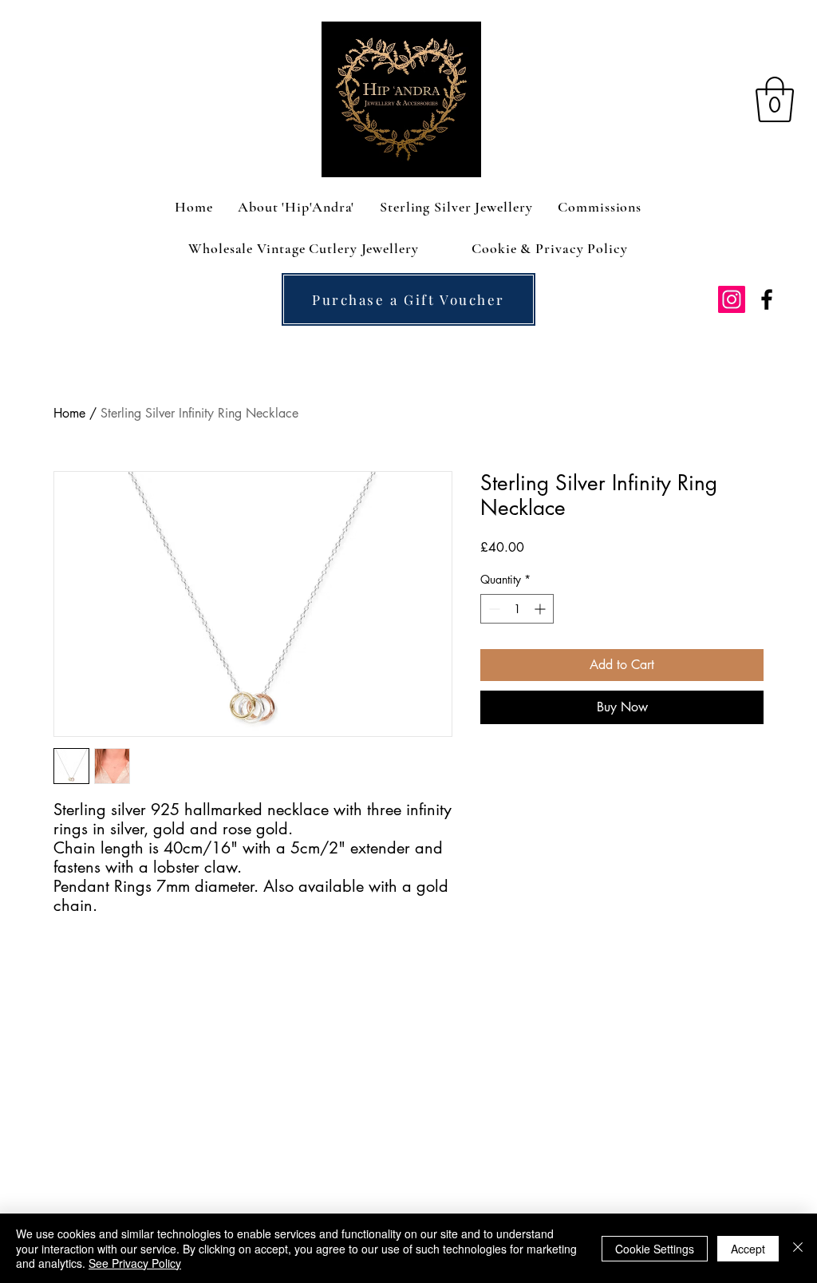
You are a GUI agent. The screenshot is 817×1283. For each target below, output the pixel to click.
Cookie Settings (654, 1249)
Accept (748, 1249)
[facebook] (766, 299)
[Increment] (541, 609)
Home (69, 413)
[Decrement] (493, 609)
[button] (775, 99)
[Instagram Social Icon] (731, 299)
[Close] (797, 1248)
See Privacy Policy (135, 1263)
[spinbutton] (517, 609)
